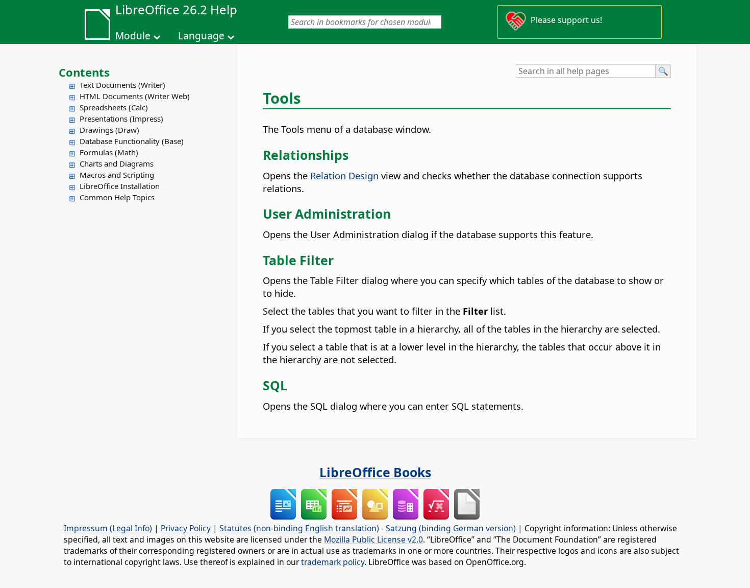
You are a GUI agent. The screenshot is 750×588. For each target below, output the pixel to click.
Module (133, 35)
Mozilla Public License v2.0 (373, 539)
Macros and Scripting (117, 175)
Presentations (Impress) (121, 118)
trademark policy (332, 562)
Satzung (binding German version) (451, 528)
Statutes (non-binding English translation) (299, 528)
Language (201, 35)
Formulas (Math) (109, 152)
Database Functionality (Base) (132, 141)
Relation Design (344, 175)
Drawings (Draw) (109, 130)
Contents (84, 72)
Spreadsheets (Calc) (114, 107)
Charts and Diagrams (117, 163)
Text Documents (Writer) (122, 85)
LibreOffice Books (375, 472)
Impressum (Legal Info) (108, 528)
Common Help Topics (117, 197)
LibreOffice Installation (120, 186)
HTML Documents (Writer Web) (135, 96)
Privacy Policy (186, 528)
